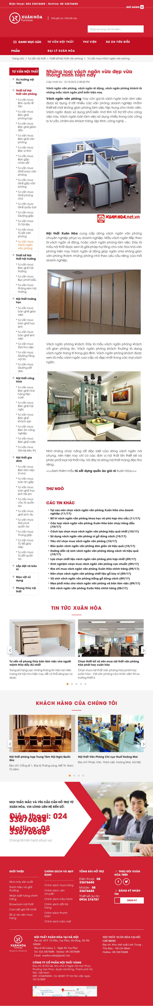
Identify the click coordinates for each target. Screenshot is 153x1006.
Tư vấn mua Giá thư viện (26, 345)
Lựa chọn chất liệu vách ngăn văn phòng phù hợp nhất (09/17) (93, 559)
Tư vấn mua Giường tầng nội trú (26, 356)
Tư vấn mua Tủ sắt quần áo (25, 555)
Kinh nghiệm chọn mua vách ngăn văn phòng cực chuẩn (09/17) (94, 564)
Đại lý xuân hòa (61, 50)
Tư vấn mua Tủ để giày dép (25, 543)
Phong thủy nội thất (26, 589)
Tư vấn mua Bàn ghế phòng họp (25, 115)
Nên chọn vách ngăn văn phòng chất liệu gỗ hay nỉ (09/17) (90, 573)
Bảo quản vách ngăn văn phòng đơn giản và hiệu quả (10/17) (92, 546)
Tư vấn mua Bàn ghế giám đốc (27, 127)
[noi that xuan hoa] (65, 991)
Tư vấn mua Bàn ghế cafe (26, 440)
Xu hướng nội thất (25, 81)
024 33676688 (35, 3)
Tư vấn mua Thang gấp (25, 533)
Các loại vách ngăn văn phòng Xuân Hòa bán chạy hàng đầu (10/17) (92, 524)
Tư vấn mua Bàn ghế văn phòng (26, 139)
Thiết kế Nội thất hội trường (26, 257)
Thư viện (90, 41)
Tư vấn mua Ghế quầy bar (27, 205)
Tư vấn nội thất (61, 41)
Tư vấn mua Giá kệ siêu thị (27, 448)
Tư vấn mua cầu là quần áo (26, 502)
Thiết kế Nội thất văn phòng (66, 58)
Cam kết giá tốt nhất (22, 909)
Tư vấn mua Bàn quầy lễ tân (26, 103)
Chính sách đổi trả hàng (56, 905)
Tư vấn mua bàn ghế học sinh (26, 323)
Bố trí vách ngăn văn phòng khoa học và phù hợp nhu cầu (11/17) (95, 518)
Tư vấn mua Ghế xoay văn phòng (27, 171)
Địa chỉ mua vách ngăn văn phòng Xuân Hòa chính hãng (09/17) (94, 568)
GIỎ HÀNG (134, 7)
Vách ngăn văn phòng (63, 98)
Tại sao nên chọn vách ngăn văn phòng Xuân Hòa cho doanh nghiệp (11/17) (91, 511)
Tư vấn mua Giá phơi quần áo (25, 523)
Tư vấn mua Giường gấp (26, 214)
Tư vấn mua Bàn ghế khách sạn (25, 418)
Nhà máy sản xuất (21, 881)
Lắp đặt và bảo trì (26, 567)
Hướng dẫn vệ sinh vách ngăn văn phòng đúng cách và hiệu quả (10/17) (94, 552)
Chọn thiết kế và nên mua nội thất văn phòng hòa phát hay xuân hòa (108, 662)
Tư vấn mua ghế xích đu (25, 512)
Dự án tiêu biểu (118, 41)
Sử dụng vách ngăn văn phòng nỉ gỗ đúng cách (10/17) (88, 536)
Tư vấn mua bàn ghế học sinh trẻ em (26, 490)
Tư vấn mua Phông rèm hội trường (27, 288)
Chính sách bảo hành (58, 899)
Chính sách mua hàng (58, 885)
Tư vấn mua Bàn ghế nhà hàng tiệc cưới (26, 392)
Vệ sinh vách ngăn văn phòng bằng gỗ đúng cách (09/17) (90, 578)
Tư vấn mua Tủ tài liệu (25, 222)
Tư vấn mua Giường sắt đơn (25, 368)
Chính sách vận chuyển (54, 891)
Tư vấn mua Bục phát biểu (27, 278)
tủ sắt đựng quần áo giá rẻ (95, 470)
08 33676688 (69, 3)
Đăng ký (132, 900)
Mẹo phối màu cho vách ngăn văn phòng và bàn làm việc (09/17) (95, 583)
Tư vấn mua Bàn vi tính (25, 149)
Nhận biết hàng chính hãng (23, 897)
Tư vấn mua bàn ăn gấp (26, 480)
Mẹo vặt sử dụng (23, 578)
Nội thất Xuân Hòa (62, 233)
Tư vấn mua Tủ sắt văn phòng (25, 233)
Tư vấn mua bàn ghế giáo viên (27, 311)
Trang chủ (18, 58)
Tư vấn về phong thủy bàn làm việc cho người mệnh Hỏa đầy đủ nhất (40, 662)
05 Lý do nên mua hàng (20, 916)
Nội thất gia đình (24, 459)
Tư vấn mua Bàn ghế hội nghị (25, 406)
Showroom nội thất (21, 904)
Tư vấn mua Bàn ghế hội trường (25, 268)
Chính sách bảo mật (57, 921)
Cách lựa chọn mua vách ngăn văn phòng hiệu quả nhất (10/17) (94, 531)
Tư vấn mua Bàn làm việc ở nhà (26, 470)
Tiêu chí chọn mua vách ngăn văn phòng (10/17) (83, 541)
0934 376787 (89, 899)
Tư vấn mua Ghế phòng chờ (25, 195)
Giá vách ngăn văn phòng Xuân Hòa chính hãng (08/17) (89, 588)
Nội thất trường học (26, 300)
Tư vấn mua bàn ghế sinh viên (26, 335)
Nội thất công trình (25, 379)
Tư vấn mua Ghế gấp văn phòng (26, 183)
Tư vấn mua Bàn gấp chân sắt (25, 159)
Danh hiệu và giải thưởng (20, 888)
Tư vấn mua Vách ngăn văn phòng (109, 58)
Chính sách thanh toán (56, 914)
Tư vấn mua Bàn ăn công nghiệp (26, 430)
